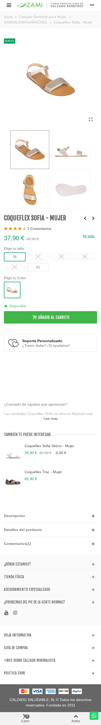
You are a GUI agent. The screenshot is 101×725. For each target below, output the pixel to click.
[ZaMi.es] (50, 5)
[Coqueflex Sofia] (91, 120)
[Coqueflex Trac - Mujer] (13, 479)
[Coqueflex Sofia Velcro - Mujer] (13, 453)
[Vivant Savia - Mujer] (93, 218)
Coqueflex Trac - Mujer (43, 472)
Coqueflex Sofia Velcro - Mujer (49, 446)
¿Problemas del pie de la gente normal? (34, 602)
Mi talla (89, 236)
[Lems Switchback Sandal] (85, 218)
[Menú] (9, 5)
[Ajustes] (92, 5)
